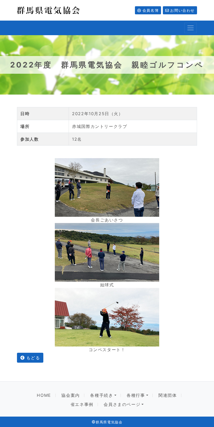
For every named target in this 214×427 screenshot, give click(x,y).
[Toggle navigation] (190, 28)
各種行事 (136, 395)
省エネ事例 (81, 404)
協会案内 (70, 395)
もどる (32, 357)
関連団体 (167, 395)
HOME (44, 395)
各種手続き (101, 395)
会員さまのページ (122, 404)
